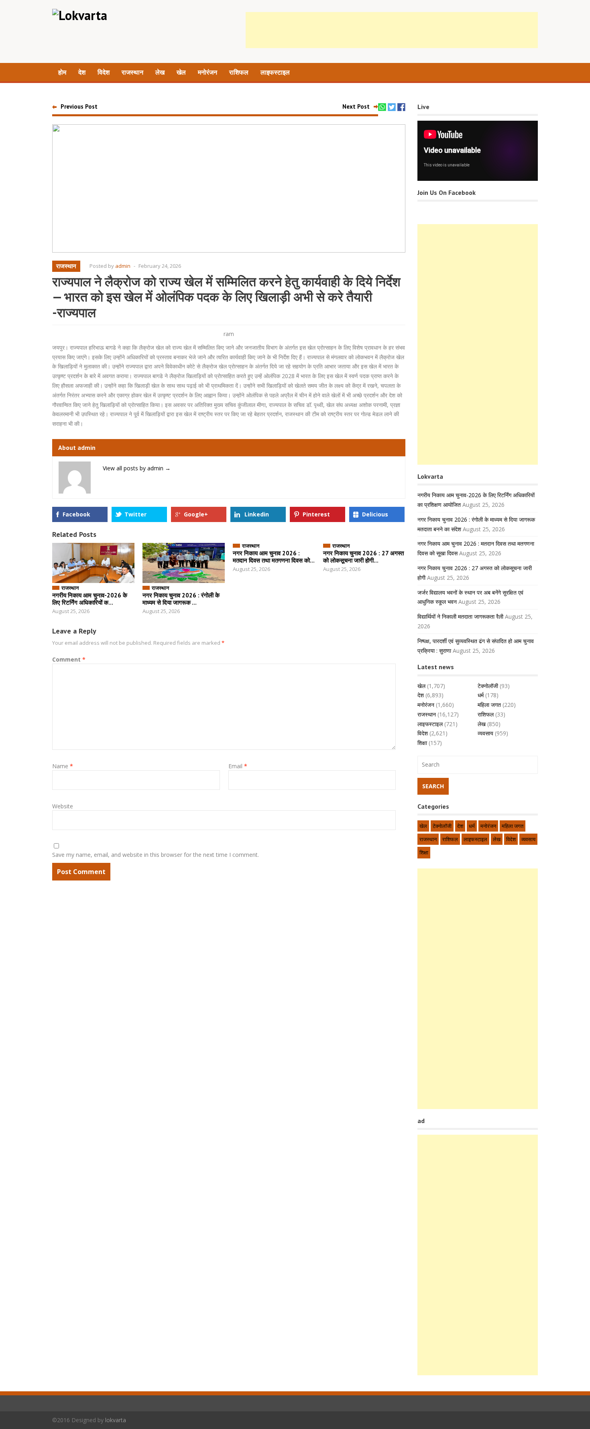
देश (81, 72)
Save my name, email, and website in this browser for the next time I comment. (155, 854)
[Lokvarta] (79, 15)
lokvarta (115, 1420)
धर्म (481, 695)
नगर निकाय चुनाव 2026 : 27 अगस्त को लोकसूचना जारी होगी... (363, 556)
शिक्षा (422, 743)
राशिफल (238, 72)
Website (62, 806)
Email (237, 766)
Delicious (375, 514)
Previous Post (79, 106)
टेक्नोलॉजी (488, 686)
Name (62, 766)
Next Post (356, 106)
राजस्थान (132, 72)
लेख (160, 72)
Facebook (76, 514)
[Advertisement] (392, 30)
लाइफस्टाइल (275, 72)
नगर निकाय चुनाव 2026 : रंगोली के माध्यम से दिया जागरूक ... (181, 598)
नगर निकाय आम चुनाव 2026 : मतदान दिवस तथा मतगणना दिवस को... (274, 556)
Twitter (135, 514)
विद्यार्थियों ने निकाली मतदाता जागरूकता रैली (460, 616)
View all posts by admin (137, 468)
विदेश (104, 72)
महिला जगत (489, 704)
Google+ (196, 514)
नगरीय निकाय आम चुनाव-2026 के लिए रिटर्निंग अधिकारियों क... (89, 598)
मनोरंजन (207, 72)
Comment (68, 659)
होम (62, 72)
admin (122, 265)
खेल (181, 72)
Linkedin (256, 514)
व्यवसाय (485, 733)
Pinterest (316, 514)
